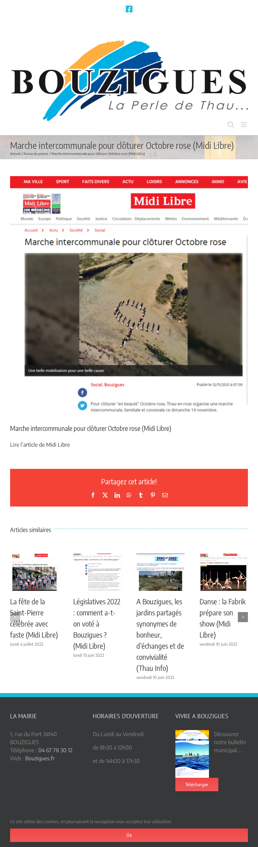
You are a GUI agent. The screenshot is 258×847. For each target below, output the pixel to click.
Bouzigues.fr (40, 758)
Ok (129, 835)
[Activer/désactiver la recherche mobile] (230, 124)
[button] (15, 617)
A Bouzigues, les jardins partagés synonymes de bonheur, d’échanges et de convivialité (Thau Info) (160, 635)
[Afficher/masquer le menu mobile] (244, 124)
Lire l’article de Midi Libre (40, 444)
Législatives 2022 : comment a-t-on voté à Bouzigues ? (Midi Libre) (96, 623)
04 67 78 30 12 (55, 750)
